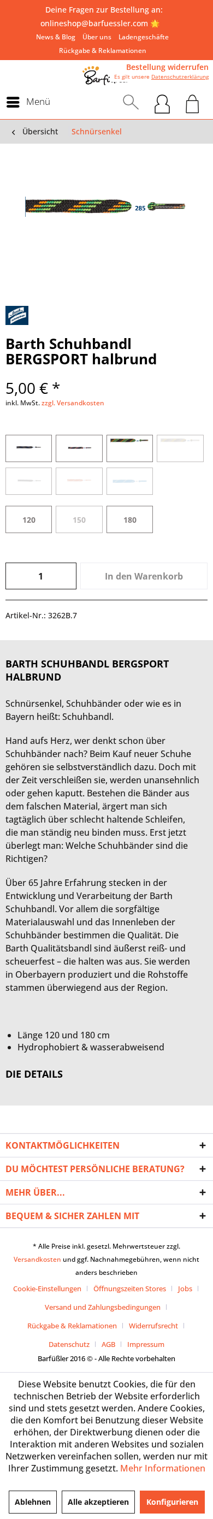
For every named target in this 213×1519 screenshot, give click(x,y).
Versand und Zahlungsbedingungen (103, 1307)
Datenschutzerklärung (180, 76)
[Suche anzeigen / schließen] (131, 102)
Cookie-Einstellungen (47, 1288)
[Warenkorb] (192, 102)
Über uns (96, 37)
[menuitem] (55, 37)
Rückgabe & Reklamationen (102, 50)
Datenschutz (69, 1344)
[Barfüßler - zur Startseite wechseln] (106, 75)
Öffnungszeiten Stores (129, 1288)
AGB (108, 1344)
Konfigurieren (172, 1502)
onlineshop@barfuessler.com (94, 23)
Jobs (185, 1288)
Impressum (145, 1344)
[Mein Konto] (162, 102)
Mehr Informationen (162, 1468)
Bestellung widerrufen (167, 67)
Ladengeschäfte (144, 37)
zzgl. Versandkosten (73, 402)
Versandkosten (37, 1259)
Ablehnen (33, 1502)
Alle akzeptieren (98, 1502)
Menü (38, 101)
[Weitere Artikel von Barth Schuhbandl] (16, 315)
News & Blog (55, 37)
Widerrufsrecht (153, 1326)
